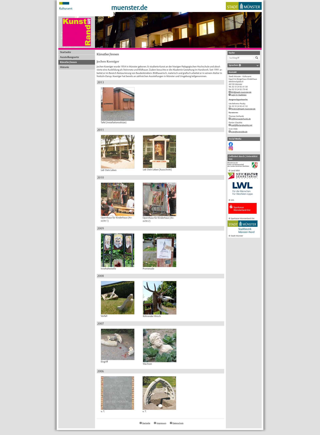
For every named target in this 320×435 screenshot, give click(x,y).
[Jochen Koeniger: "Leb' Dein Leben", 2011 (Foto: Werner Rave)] (117, 166)
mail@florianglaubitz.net (241, 125)
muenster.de (129, 7)
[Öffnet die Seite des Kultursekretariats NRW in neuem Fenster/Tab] (243, 178)
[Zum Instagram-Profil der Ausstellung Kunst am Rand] (231, 149)
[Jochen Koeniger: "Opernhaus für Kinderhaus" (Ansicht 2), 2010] (159, 214)
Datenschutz (177, 423)
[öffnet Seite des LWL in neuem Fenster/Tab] (243, 196)
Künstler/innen (68, 62)
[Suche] (256, 58)
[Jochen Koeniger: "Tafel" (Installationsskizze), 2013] (117, 119)
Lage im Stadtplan (238, 95)
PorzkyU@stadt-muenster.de (243, 109)
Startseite (65, 52)
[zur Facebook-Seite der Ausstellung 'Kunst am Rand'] (231, 145)
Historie (64, 67)
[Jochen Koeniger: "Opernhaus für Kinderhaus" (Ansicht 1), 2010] (117, 214)
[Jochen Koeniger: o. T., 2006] (117, 408)
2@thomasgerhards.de (241, 119)
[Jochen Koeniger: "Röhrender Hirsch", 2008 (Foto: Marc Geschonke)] (159, 313)
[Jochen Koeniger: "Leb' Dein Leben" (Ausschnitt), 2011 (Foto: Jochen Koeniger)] (159, 166)
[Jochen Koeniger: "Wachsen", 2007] (159, 360)
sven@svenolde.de (239, 132)
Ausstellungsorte (69, 57)
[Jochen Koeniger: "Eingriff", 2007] (117, 358)
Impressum (161, 423)
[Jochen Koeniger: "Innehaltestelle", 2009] (117, 265)
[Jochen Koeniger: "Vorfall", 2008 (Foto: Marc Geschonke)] (117, 312)
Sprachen (233, 65)
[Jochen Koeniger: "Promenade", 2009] (159, 265)
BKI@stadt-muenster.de (241, 92)
